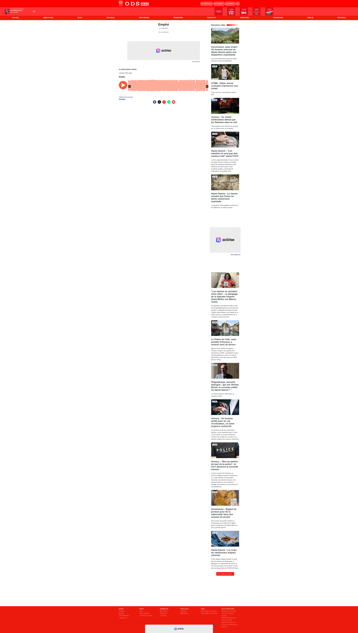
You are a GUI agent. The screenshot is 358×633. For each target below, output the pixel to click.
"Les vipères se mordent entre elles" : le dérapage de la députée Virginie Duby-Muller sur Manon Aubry (224, 296)
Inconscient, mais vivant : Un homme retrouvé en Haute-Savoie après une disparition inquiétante (224, 51)
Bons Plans (48, 17)
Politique (111, 17)
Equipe (121, 613)
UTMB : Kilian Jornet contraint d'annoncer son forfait (224, 86)
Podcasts (211, 17)
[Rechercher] (238, 4)
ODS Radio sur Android (209, 613)
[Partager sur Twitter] (159, 103)
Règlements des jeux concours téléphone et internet (229, 624)
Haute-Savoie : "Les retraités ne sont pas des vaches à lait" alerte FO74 (224, 153)
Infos (80, 17)
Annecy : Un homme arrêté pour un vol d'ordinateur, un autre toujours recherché (222, 422)
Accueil (15, 17)
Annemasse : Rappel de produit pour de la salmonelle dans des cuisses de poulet (223, 513)
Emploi (310, 17)
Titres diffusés (124, 615)
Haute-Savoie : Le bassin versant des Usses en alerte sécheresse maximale (224, 197)
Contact (122, 611)
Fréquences (123, 618)
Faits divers (144, 17)
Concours (244, 17)
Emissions (163, 613)
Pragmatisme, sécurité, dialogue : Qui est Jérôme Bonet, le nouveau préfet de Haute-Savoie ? (225, 386)
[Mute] (34, 11)
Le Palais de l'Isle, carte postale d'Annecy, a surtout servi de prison (223, 342)
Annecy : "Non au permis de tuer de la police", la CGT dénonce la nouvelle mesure (224, 465)
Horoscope (278, 17)
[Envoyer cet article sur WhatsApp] (168, 103)
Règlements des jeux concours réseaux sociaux (228, 613)
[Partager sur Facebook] (154, 103)
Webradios (178, 17)
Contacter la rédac (146, 615)
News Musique (144, 613)
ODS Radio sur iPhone (208, 611)
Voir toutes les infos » (225, 574)
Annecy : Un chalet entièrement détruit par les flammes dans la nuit (224, 119)
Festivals (341, 17)
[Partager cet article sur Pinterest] (163, 103)
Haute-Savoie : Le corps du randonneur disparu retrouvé (224, 552)
